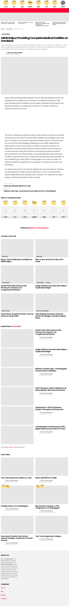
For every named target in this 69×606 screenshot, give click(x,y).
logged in (10, 447)
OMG (38, 6)
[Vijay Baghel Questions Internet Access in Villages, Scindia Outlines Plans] (51, 302)
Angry (30, 6)
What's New (6, 311)
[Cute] (8, 486)
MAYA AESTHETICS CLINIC (46, 478)
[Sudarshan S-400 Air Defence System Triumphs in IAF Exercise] (17, 415)
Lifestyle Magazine (42, 311)
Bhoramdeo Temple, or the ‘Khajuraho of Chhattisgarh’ (47, 507)
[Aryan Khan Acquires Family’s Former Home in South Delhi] (17, 302)
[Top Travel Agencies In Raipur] (51, 525)
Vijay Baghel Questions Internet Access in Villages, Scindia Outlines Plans (50, 316)
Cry (46, 6)
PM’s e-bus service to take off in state (25, 23)
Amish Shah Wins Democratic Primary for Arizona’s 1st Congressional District (42, 24)
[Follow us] (62, 10)
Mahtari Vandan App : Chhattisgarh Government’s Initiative (51, 369)
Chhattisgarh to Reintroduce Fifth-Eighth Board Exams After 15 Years (50, 427)
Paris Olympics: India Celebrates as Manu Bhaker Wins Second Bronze (50, 389)
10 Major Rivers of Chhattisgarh (14, 506)
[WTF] (42, 486)
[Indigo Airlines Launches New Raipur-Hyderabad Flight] (60, 17)
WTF (54, 6)
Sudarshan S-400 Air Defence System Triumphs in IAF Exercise (49, 408)
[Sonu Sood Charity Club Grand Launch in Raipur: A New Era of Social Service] (17, 525)
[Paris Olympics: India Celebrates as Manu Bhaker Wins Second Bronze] (17, 396)
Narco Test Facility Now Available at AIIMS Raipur (8, 23)
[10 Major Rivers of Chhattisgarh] (17, 495)
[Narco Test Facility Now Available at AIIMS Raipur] (8, 17)
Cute (6, 6)
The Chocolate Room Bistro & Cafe (16, 478)
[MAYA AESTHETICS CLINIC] (51, 466)
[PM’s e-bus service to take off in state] (25, 17)
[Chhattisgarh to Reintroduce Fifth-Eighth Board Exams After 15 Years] (17, 435)
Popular (3, 595)
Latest (63, 6)
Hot (2, 591)
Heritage (5, 256)
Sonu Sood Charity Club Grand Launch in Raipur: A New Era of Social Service (17, 538)
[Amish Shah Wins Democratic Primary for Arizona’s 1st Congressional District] (43, 17)
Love (22, 6)
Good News (5, 283)
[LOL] (3, 486)
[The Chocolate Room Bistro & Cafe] (17, 466)
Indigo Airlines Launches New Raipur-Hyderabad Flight (59, 23)
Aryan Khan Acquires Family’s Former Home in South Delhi (17, 315)
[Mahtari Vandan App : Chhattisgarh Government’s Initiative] (17, 377)
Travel (48, 283)
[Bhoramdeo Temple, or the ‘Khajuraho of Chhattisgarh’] (51, 495)
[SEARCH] (66, 10)
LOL (14, 6)
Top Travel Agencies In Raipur (48, 536)
